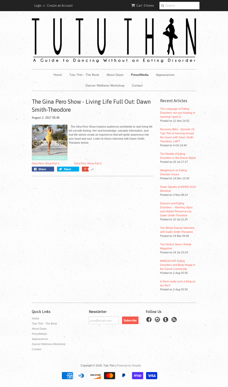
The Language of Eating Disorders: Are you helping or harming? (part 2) (177, 112)
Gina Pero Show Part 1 (45, 163)
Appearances (165, 75)
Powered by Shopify (129, 365)
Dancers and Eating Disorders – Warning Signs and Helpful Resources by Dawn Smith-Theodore (176, 209)
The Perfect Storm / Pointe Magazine (175, 246)
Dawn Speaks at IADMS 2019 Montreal (178, 188)
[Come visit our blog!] (166, 321)
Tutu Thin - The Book (84, 75)
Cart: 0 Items (145, 5)
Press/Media (140, 75)
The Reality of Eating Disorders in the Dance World (178, 155)
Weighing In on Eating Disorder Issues (173, 172)
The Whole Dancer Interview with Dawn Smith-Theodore (177, 230)
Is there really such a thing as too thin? (177, 283)
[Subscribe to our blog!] (174, 321)
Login (37, 5)
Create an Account (60, 5)
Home (57, 75)
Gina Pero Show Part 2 (88, 163)
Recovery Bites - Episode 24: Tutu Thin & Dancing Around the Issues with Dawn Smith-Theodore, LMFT (177, 135)
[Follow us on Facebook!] (149, 321)
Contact (137, 85)
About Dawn (115, 75)
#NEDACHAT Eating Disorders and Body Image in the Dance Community (177, 265)
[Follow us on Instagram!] (158, 321)
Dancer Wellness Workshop (105, 85)
